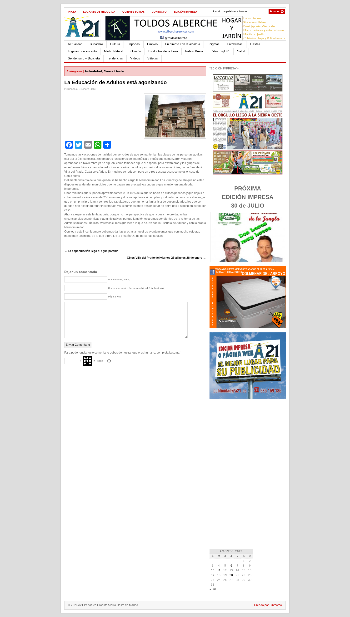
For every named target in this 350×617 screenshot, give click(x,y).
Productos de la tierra (163, 51)
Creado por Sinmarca (268, 605)
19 (225, 575)
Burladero (96, 44)
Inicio (72, 11)
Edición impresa (185, 11)
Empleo (152, 44)
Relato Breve (194, 51)
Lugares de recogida (99, 11)
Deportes (133, 44)
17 (212, 575)
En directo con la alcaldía (182, 44)
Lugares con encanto (82, 51)
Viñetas (152, 58)
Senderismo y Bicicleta (84, 58)
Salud (241, 51)
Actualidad (75, 44)
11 (218, 570)
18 (218, 575)
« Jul (213, 589)
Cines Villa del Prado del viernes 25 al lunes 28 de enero (166, 257)
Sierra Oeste (114, 71)
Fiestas (255, 44)
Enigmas (213, 44)
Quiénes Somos (133, 11)
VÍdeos (135, 58)
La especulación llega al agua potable (91, 251)
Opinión (135, 51)
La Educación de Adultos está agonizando (115, 82)
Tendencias (115, 58)
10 (212, 570)
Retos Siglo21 (220, 51)
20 (231, 575)
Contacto (159, 11)
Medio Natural (113, 51)
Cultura (115, 44)
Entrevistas (235, 44)
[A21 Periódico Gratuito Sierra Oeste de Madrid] (84, 39)
